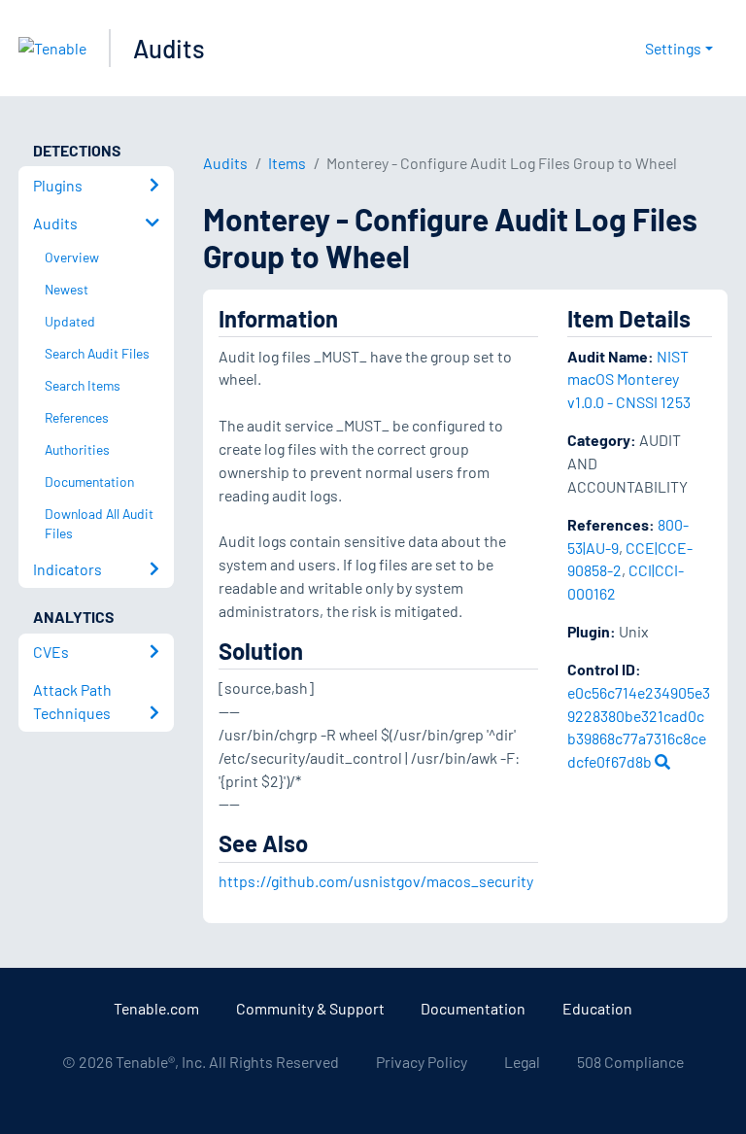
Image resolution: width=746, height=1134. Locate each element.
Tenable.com (156, 1008)
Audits (169, 48)
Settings (673, 48)
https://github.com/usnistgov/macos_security (376, 881)
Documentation (473, 1008)
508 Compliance (630, 1061)
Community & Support (310, 1008)
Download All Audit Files (99, 523)
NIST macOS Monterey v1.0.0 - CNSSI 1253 (629, 379)
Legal (522, 1061)
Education (597, 1008)
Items (287, 163)
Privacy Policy (421, 1061)
